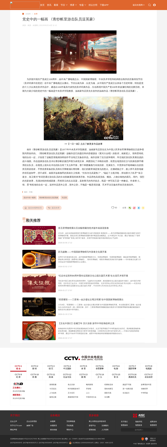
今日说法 (53, 389)
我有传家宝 (108, 389)
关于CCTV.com (16, 425)
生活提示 (126, 393)
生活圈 (107, 397)
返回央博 (55, 208)
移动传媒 (53, 430)
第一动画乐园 (128, 389)
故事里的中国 (146, 385)
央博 (35, 14)
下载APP (104, 5)
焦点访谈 (71, 385)
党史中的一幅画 (30, 198)
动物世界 (144, 389)
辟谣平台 (92, 425)
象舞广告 (30, 425)
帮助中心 (70, 430)
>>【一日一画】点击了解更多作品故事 (83, 144)
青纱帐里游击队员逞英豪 (48, 198)
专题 (81, 5)
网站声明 (13, 430)
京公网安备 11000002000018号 (83, 443)
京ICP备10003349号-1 (60, 443)
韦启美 (64, 198)
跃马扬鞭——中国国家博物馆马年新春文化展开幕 (82, 252)
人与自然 (53, 393)
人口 (87, 393)
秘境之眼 (53, 397)
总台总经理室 (32, 421)
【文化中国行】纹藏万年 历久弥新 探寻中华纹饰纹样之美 (86, 323)
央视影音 (53, 425)
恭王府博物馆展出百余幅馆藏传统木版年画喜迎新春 (83, 228)
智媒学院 (138, 422)
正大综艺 (71, 393)
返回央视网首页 (35, 208)
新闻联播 (53, 385)
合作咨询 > (139, 430)
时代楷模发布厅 (74, 389)
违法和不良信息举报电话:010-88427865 (91, 439)
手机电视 (70, 425)
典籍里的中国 (73, 397)
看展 (56, 5)
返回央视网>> (139, 5)
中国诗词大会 (91, 397)
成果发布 (153, 422)
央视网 (28, 14)
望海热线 (92, 430)
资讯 (49, 5)
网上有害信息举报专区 (97, 421)
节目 (63, 5)
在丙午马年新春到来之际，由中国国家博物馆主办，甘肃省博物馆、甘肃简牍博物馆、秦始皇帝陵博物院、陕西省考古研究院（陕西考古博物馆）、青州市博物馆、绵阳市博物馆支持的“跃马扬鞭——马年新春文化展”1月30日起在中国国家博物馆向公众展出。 (99, 259)
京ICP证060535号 (16, 443)
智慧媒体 (124, 425)
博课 (72, 5)
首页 (42, 5)
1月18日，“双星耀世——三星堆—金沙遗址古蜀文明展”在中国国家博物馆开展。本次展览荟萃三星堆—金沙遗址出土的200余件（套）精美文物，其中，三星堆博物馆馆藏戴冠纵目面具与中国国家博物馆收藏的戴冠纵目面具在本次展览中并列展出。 (99, 307)
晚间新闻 (89, 385)
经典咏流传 (108, 385)
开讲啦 (88, 389)
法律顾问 (105, 425)
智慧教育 (153, 425)
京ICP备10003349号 (45, 443)
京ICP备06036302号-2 (30, 443)
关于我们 (124, 422)
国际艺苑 (107, 393)
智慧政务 (138, 425)
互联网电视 (71, 421)
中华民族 (144, 393)
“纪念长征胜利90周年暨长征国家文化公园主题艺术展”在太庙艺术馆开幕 (93, 275)
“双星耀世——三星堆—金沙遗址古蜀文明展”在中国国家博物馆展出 (90, 299)
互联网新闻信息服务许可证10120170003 (23, 439)
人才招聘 (105, 430)
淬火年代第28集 (19, 391)
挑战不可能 (127, 385)
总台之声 (13, 421)
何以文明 (93, 5)
